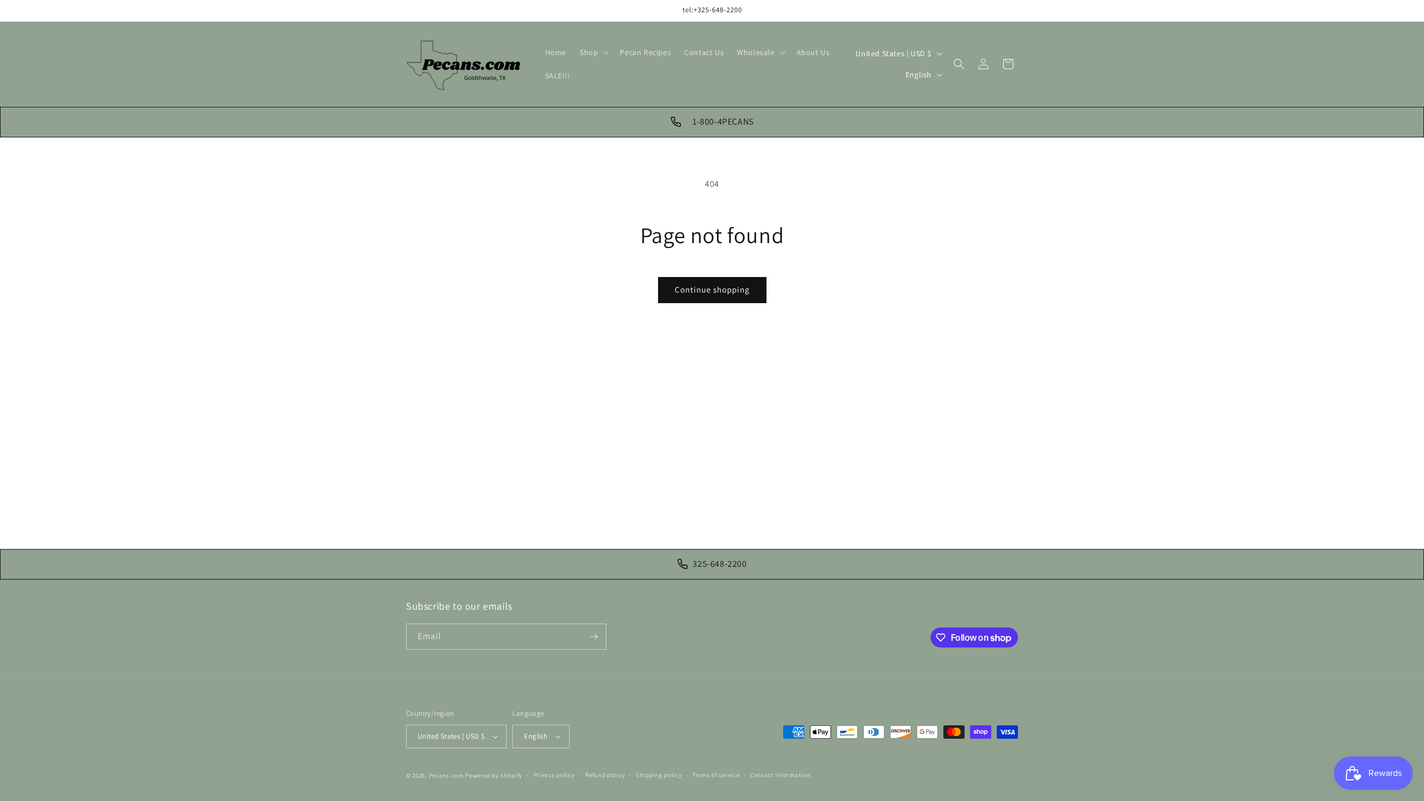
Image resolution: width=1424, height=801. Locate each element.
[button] (593, 52)
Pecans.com (446, 775)
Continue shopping (712, 289)
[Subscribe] (593, 637)
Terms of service (716, 775)
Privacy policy (554, 775)
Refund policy (605, 775)
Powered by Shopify (493, 775)
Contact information (780, 775)
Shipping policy (659, 775)
